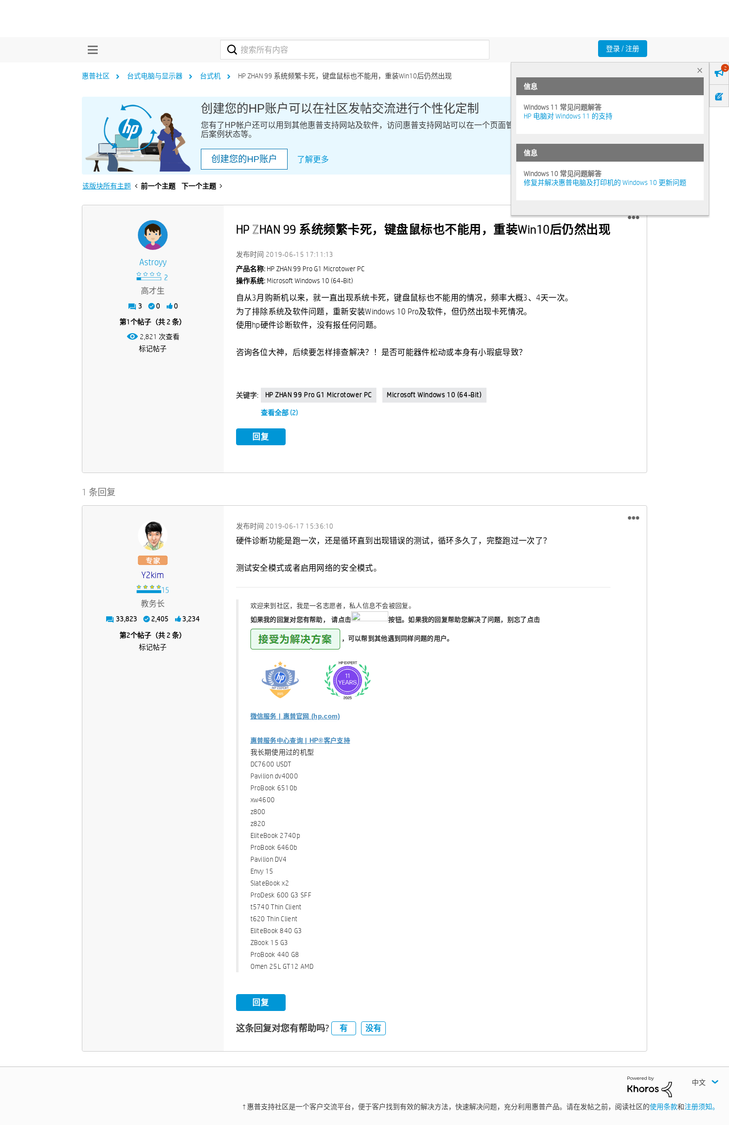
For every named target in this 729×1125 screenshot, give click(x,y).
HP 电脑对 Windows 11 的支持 (568, 116)
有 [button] (344, 1028)
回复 (260, 436)
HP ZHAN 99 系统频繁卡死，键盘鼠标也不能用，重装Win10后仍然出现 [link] (345, 75)
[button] (633, 218)
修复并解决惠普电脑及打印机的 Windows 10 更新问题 (605, 182)
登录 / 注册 (622, 48)
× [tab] (700, 70)
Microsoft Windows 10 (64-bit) (434, 394)
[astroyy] (153, 235)
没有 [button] (373, 1028)
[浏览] (90, 49)
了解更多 (313, 159)
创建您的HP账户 (244, 159)
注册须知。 (701, 1106)
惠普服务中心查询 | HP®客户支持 (300, 740)
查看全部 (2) (279, 412)
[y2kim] (153, 535)
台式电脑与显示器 (154, 75)
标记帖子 (153, 348)
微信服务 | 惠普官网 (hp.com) (295, 716)
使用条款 (663, 1106)
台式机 (210, 75)
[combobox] (354, 49)
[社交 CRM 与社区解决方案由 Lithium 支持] (649, 1086)
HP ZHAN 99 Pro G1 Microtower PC (318, 394)
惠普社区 (96, 75)
